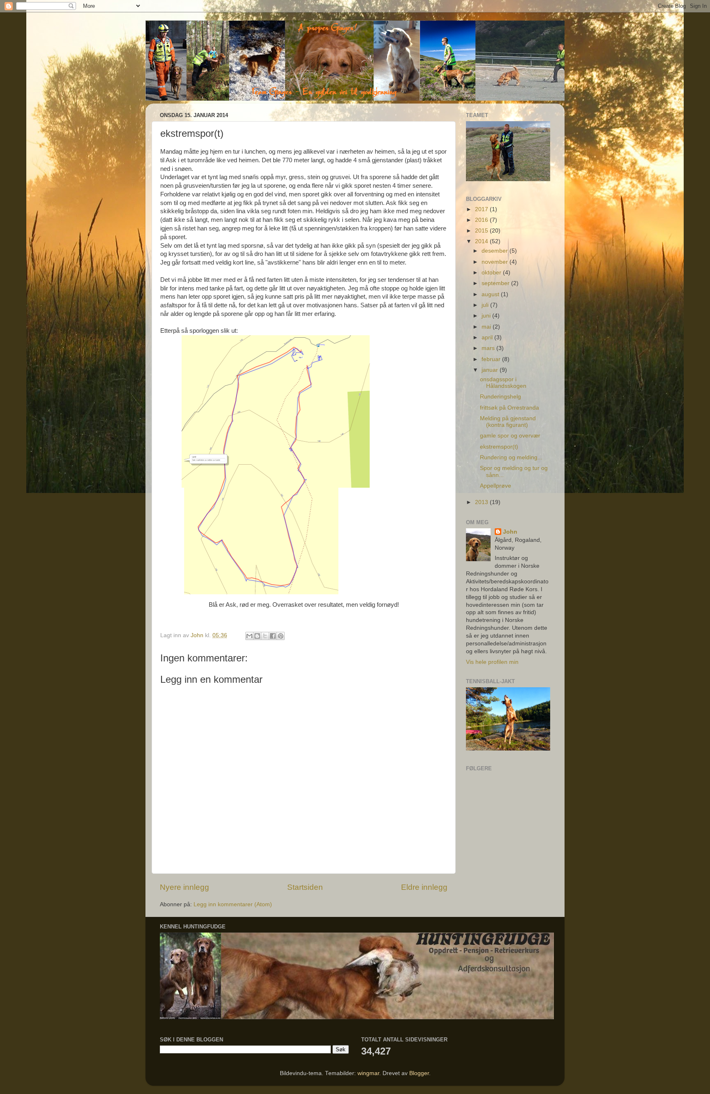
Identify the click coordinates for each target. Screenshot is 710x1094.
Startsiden (305, 887)
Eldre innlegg (424, 887)
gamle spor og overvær (510, 436)
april (488, 337)
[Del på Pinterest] (281, 636)
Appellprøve (495, 486)
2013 (482, 502)
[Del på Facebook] (273, 636)
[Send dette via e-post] (249, 636)
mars (489, 348)
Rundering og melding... (511, 457)
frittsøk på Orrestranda (509, 408)
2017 (482, 209)
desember (495, 251)
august (491, 294)
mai (487, 327)
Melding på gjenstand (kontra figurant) (508, 421)
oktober (492, 272)
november (495, 262)
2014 (482, 241)
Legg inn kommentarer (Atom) (233, 904)
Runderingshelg (500, 397)
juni (487, 316)
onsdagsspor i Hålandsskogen (503, 382)
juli (486, 305)
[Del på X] (265, 636)
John (510, 532)
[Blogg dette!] (257, 636)
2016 (482, 220)
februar (492, 359)
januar (491, 370)
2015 (482, 231)
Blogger (419, 1073)
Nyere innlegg (184, 887)
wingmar (368, 1073)
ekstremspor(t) (499, 447)
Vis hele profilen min (492, 662)
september (496, 283)
